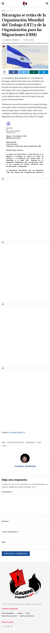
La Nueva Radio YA (16, 433)
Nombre (6, 521)
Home (4, 10)
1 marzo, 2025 (28, 40)
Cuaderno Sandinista (11, 40)
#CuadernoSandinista (16, 442)
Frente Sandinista (8, 613)
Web (3, 542)
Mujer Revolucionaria (9, 616)
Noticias (10, 10)
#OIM (39, 442)
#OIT (4, 446)
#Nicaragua (30, 442)
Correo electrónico (10, 532)
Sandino (20, 613)
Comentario (7, 492)
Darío (28, 613)
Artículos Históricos (27, 616)
